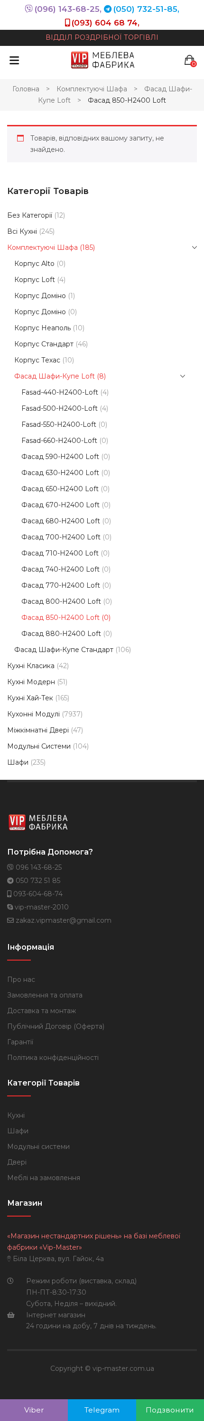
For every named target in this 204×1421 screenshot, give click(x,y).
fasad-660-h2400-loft (59, 440)
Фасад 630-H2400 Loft (60, 472)
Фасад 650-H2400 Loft (60, 489)
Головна (25, 89)
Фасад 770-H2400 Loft (60, 585)
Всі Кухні (22, 231)
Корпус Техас (37, 360)
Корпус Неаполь (42, 328)
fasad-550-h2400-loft (58, 424)
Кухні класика (31, 666)
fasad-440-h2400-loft (59, 392)
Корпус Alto (34, 263)
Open (14, 60)
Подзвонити (170, 1409)
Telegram (102, 1409)
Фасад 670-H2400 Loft (60, 505)
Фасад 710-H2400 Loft (60, 553)
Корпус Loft (34, 279)
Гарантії (20, 1042)
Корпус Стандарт (44, 344)
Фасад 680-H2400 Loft (60, 521)
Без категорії (29, 215)
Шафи (17, 762)
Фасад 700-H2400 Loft (61, 537)
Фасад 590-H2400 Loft (60, 456)
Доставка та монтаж (41, 1010)
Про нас (21, 979)
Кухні (16, 1115)
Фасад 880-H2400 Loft (61, 633)
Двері (17, 1162)
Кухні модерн (31, 682)
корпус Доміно (40, 312)
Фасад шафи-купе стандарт (63, 649)
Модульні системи (39, 746)
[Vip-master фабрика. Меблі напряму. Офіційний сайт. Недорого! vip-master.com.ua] (103, 59)
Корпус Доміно (40, 295)
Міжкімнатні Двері (38, 730)
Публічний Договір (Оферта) (55, 1026)
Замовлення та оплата (45, 995)
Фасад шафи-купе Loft (54, 376)
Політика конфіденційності (53, 1057)
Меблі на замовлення (43, 1178)
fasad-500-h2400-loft (59, 408)
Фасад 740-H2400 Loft (60, 569)
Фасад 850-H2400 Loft (60, 617)
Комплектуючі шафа (91, 89)
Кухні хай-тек (30, 698)
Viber (34, 1409)
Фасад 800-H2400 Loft (61, 601)
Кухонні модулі (33, 714)
